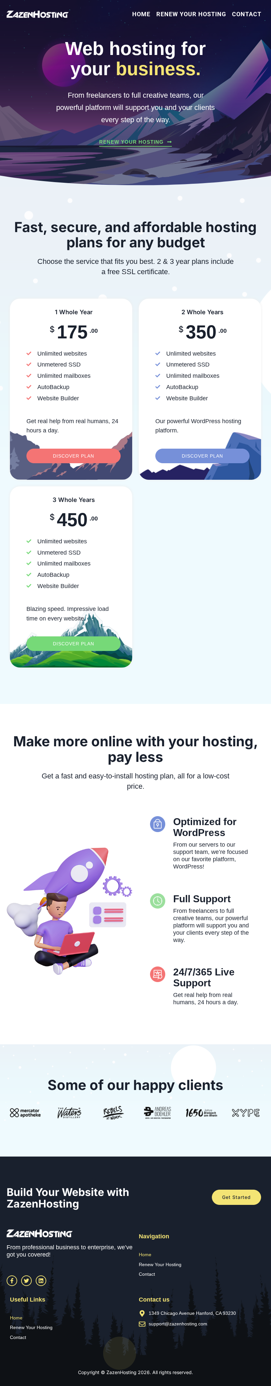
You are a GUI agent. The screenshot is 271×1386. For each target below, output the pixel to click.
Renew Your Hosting (191, 14)
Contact (246, 14)
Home (141, 14)
